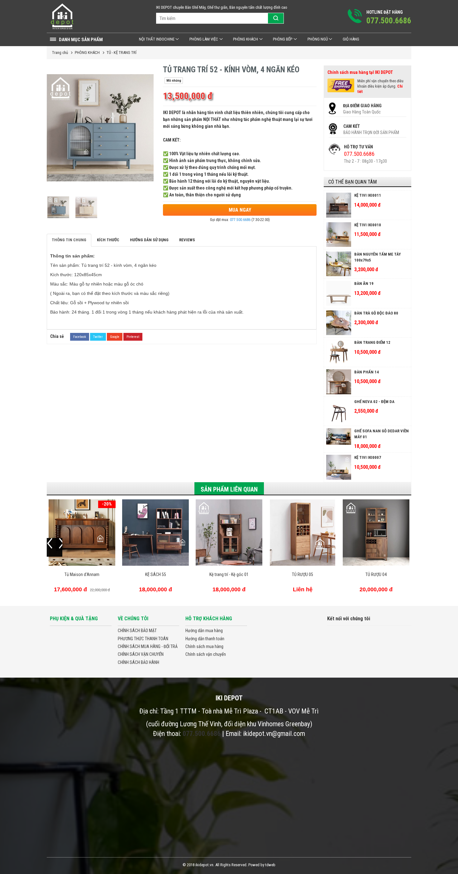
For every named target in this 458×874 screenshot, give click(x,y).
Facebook (79, 337)
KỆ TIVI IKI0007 (367, 457)
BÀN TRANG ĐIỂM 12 (372, 342)
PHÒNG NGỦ (318, 39)
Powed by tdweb (261, 864)
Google (114, 337)
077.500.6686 (240, 220)
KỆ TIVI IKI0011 (367, 195)
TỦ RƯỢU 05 (302, 574)
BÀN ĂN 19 (364, 283)
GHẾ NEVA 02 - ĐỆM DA (374, 401)
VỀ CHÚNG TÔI (133, 619)
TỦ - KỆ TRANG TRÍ (121, 52)
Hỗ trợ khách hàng (208, 619)
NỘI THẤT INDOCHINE (156, 39)
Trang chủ (60, 52)
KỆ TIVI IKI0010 (367, 225)
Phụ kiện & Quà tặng (74, 619)
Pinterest (132, 337)
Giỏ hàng (351, 39)
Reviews (187, 240)
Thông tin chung (69, 240)
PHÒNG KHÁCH (245, 39)
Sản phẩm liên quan (229, 489)
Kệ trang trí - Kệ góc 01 (229, 574)
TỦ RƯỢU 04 (376, 574)
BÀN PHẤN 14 (366, 372)
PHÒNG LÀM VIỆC (203, 39)
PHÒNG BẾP (282, 39)
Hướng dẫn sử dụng (149, 240)
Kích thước (108, 240)
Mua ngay (240, 210)
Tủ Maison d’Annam (81, 574)
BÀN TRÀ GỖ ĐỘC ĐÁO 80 (376, 313)
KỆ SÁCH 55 (155, 574)
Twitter (98, 337)
